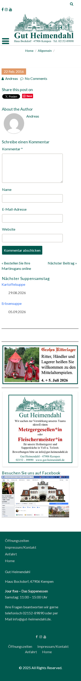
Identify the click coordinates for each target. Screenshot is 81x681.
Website (8, 229)
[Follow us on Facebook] (3, 9)
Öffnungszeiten (17, 540)
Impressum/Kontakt (20, 547)
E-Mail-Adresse (14, 209)
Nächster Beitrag (61, 263)
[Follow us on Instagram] (6, 9)
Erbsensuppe (12, 303)
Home (29, 50)
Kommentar (12, 149)
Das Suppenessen (34, 591)
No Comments (36, 78)
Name (6, 189)
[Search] (72, 4)
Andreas (11, 78)
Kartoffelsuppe (13, 284)
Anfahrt (11, 554)
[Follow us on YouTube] (10, 9)
